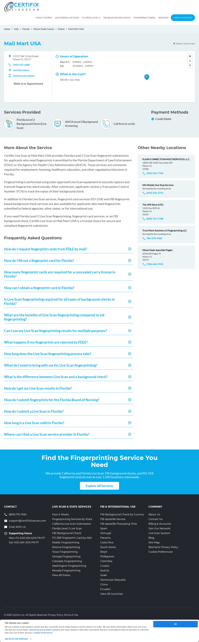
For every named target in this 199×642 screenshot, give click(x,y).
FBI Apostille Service (112, 519)
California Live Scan (67, 17)
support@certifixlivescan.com (27, 520)
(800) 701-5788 (154, 218)
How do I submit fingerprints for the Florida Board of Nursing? (51, 400)
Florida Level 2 (91, 17)
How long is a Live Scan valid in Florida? (34, 423)
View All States (61, 575)
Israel (103, 575)
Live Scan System (159, 533)
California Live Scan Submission (71, 523)
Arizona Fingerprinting (66, 547)
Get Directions (21, 70)
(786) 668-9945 (154, 263)
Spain (103, 528)
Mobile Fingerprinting (65, 542)
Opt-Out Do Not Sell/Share (16, 639)
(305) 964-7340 (154, 173)
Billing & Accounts (159, 523)
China (104, 584)
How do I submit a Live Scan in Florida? (33, 411)
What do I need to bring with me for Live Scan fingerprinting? (50, 365)
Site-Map (154, 542)
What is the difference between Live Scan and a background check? (56, 377)
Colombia (106, 561)
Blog (151, 537)
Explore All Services (99, 486)
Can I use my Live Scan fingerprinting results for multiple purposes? (55, 331)
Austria (104, 570)
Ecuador (105, 589)
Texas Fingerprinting (65, 551)
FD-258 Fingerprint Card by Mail (72, 537)
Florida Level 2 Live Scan (67, 528)
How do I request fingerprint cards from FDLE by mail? (45, 249)
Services (163, 17)
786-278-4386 (154, 238)
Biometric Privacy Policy (163, 547)
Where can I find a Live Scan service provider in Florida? (46, 434)
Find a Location (183, 17)
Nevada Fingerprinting (66, 570)
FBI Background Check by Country (122, 514)
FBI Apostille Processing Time (118, 523)
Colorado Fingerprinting (67, 561)
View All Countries (111, 593)
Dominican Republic (113, 579)
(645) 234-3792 (154, 192)
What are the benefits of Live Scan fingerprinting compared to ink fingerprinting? (54, 317)
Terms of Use (71, 615)
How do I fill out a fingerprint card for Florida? (39, 260)
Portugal (105, 533)
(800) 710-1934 (18, 514)
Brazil (103, 551)
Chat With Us (17, 526)
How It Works (44, 17)
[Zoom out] (190, 61)
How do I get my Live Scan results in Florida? (38, 388)
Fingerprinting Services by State (72, 519)
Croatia (104, 565)
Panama (105, 537)
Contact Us (155, 519)
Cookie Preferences (160, 551)
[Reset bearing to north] (190, 65)
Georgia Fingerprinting (66, 556)
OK (175, 624)
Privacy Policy (55, 615)
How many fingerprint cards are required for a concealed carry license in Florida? (59, 274)
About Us (154, 514)
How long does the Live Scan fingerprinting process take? (47, 354)
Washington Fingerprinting (69, 565)
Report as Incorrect (185, 43)
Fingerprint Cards (144, 17)
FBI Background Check (116, 17)
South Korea (108, 547)
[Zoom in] (190, 56)
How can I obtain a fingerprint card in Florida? (39, 288)
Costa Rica (106, 542)
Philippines (107, 556)
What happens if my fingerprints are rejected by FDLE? (46, 342)
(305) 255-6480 (21, 64)
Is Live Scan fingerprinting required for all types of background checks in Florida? (59, 301)
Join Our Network (159, 528)
